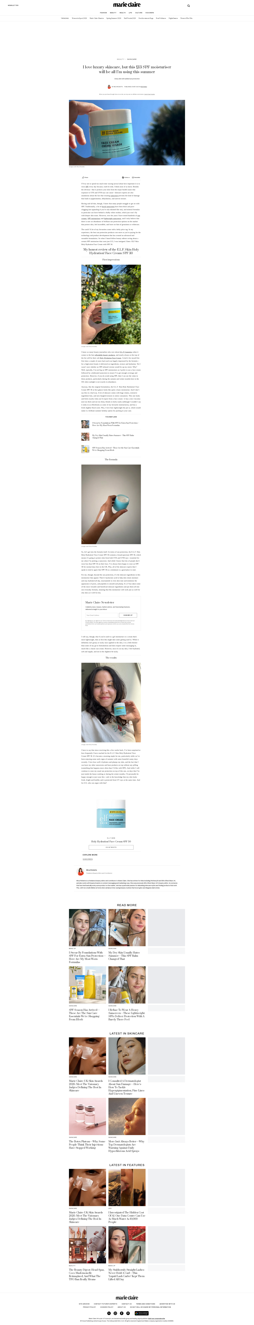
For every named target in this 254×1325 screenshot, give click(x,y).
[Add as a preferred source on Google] (154, 1313)
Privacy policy (89, 1307)
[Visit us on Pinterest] (128, 1313)
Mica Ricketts (118, 86)
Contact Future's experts (105, 1304)
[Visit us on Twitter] (109, 1313)
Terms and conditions (145, 1304)
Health (123, 13)
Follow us (127, 177)
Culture (138, 13)
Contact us (127, 1304)
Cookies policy (106, 1307)
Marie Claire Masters (97, 18)
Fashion (103, 13)
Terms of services (107, 620)
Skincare (132, 59)
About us (122, 1307)
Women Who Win (186, 18)
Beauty (113, 13)
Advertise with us (167, 1304)
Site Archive (84, 1304)
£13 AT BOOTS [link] (111, 847)
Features (144, 86)
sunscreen (114, 196)
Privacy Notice (89, 622)
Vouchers (149, 13)
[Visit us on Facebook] (121, 1313)
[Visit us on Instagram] (115, 1313)
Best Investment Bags (146, 18)
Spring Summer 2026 (113, 18)
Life (130, 13)
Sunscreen (88, 859)
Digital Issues (173, 18)
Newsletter (137, 177)
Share (86, 177)
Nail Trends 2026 (130, 18)
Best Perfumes (161, 18)
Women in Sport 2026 (79, 18)
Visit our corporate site (156, 1318)
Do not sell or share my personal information (150, 1307)
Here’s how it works (149, 94)
